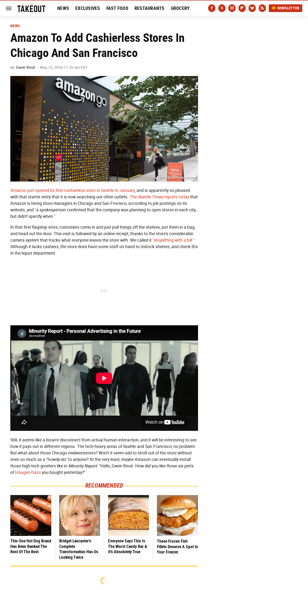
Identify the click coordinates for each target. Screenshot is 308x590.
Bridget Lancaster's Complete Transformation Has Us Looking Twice (78, 549)
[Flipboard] (242, 8)
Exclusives (87, 8)
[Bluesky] (252, 8)
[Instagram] (232, 8)
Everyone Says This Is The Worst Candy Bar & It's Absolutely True (127, 546)
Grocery (180, 8)
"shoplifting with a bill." (174, 240)
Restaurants (150, 8)
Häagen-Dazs (28, 472)
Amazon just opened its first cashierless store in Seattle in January (72, 190)
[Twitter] (221, 8)
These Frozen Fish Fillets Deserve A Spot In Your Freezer (177, 546)
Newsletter (288, 8)
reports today (159, 197)
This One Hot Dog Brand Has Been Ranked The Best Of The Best (30, 546)
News (63, 8)
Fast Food (117, 8)
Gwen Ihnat (25, 67)
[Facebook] (211, 8)
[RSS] (262, 8)
